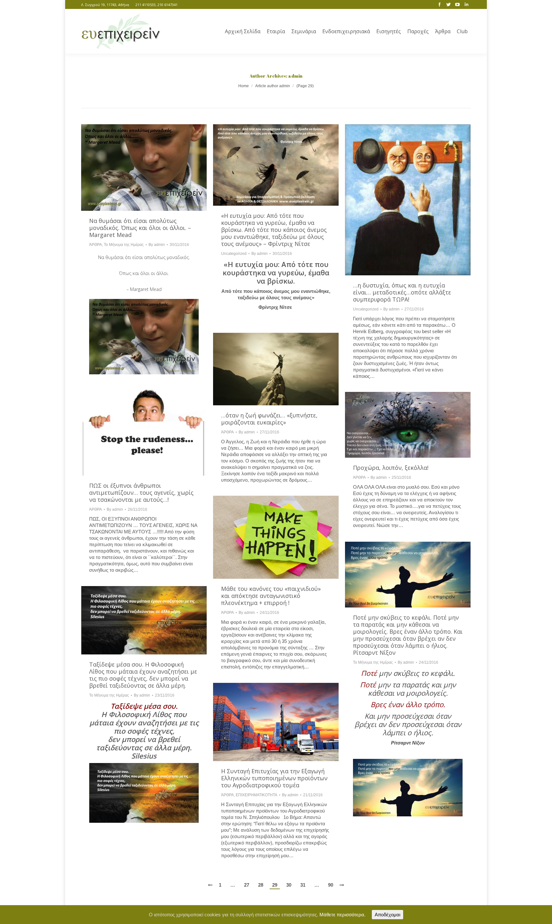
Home (243, 86)
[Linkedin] (466, 4)
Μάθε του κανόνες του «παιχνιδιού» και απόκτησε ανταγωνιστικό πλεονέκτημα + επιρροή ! (271, 595)
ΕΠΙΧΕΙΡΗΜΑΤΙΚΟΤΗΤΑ (256, 795)
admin (295, 76)
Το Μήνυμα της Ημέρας (124, 244)
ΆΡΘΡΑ (95, 244)
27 (246, 885)
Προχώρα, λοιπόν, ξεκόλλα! (390, 467)
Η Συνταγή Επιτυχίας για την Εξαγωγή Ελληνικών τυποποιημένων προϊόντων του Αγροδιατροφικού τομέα (274, 778)
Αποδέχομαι (387, 914)
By (157, 244)
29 (274, 885)
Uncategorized (234, 253)
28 (260, 885)
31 (302, 885)
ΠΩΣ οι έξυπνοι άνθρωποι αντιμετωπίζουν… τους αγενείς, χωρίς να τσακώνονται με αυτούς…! (141, 492)
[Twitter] (448, 4)
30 (288, 885)
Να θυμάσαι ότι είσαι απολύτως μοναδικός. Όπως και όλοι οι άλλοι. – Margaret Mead (140, 227)
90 (330, 885)
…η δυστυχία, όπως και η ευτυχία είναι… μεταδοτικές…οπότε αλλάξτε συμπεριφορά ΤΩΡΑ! (402, 292)
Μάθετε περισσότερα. (342, 914)
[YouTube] (457, 4)
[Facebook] (439, 4)
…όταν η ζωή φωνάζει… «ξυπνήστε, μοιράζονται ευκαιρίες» (269, 419)
